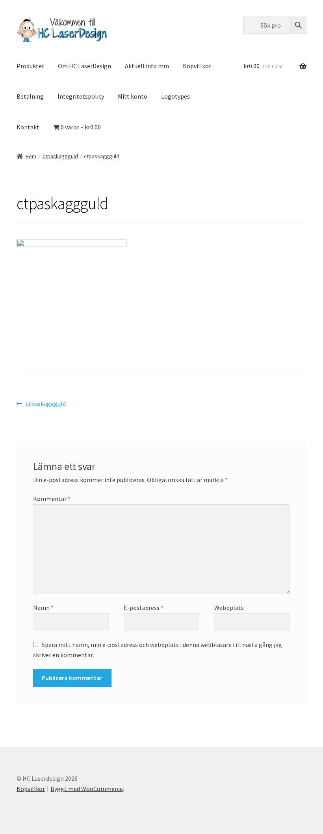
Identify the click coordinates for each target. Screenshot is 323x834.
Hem (31, 156)
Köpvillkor (197, 66)
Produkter (30, 66)
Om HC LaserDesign (84, 66)
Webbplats (229, 607)
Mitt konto (132, 96)
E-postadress (143, 607)
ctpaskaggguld (60, 156)
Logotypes (175, 96)
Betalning (30, 96)
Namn (43, 607)
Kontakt (28, 127)
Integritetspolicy (81, 96)
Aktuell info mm (147, 66)
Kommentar (52, 499)
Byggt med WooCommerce (86, 789)
